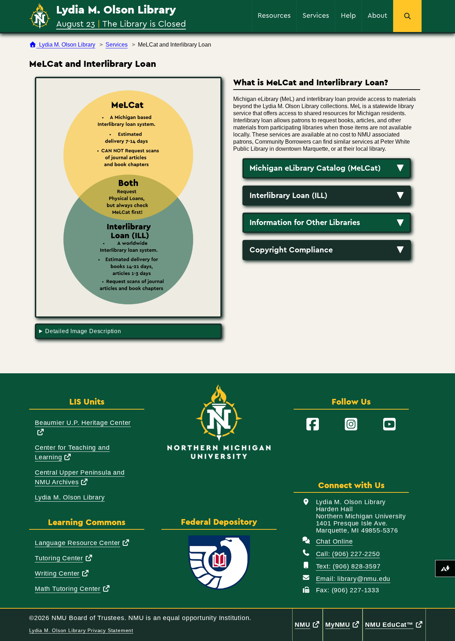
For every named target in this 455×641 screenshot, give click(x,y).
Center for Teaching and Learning (73, 452)
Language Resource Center (82, 542)
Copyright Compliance (291, 250)
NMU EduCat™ (395, 624)
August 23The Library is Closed (121, 23)
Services (117, 45)
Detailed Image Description (83, 331)
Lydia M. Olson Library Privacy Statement (81, 630)
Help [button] (348, 15)
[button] (407, 16)
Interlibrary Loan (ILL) (288, 195)
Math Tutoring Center (73, 588)
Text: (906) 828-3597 (348, 566)
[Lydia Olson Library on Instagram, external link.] (351, 424)
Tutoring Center (64, 558)
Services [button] (316, 15)
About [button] (377, 15)
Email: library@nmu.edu (353, 578)
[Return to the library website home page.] (39, 16)
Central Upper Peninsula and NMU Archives (82, 477)
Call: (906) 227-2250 (348, 553)
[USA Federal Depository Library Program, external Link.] (219, 563)
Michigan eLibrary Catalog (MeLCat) (315, 168)
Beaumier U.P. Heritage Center (83, 427)
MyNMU (344, 624)
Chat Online (334, 541)
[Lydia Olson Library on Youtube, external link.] (389, 424)
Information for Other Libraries (305, 222)
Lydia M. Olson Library (116, 10)
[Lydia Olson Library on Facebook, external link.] (313, 424)
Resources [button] (274, 15)
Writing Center (62, 573)
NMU (308, 624)
